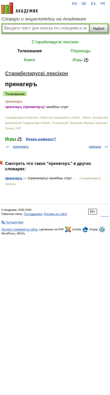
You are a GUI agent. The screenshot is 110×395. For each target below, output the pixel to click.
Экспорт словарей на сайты (19, 229)
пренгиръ (21, 146)
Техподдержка (33, 213)
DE (84, 4)
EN (74, 4)
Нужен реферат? (41, 139)
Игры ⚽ (81, 60)
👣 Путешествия (12, 222)
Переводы (81, 51)
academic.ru (19, 8)
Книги (29, 60)
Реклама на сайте (55, 213)
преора (95, 146)
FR (103, 4)
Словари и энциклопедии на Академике (43, 19)
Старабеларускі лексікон (55, 42)
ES (93, 4)
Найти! (98, 28)
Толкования (29, 51)
